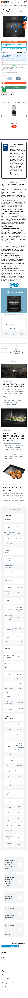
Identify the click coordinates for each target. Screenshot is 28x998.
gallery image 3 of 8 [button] (10, 314)
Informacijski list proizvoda (7, 92)
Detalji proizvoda (5, 137)
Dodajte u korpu (14, 83)
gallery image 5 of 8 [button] (15, 314)
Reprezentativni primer (14, 58)
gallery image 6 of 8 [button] (17, 314)
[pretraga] (19, 2)
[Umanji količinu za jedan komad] (9, 78)
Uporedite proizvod (7, 94)
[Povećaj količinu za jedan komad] (18, 78)
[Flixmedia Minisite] (10, 946)
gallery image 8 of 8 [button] (22, 314)
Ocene (3, 957)
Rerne (10, 5)
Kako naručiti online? (6, 75)
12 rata (9, 41)
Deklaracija (4, 963)
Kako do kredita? (5, 58)
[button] (14, 517)
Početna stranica (4, 5)
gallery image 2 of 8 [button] (8, 314)
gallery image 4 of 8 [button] (12, 314)
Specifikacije (4, 952)
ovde (17, 174)
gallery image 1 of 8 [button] (6, 314)
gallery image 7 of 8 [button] (19, 314)
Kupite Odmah (15, 87)
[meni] (12, 2)
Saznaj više (4, 62)
